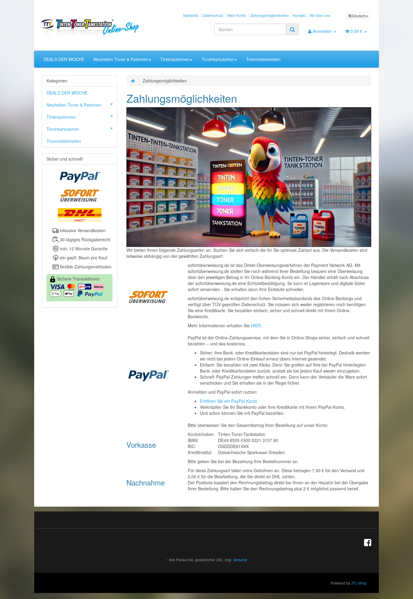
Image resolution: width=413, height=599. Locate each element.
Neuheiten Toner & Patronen (120, 59)
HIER (256, 325)
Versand (240, 559)
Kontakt (299, 15)
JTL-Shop (359, 582)
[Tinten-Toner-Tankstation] (93, 28)
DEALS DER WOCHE (64, 59)
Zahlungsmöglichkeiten (269, 15)
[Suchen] (292, 29)
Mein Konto (236, 15)
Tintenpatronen (175, 59)
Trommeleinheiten (263, 59)
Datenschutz (213, 15)
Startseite (190, 15)
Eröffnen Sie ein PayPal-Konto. (229, 401)
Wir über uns (320, 15)
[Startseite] (133, 81)
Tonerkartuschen (218, 59)
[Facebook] (367, 542)
